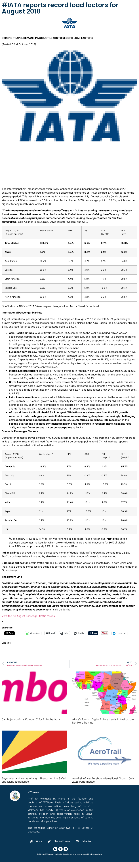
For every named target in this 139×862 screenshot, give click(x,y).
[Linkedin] (66, 849)
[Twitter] (60, 849)
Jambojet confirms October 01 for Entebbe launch (32, 719)
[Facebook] (55, 849)
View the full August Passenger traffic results (28, 615)
